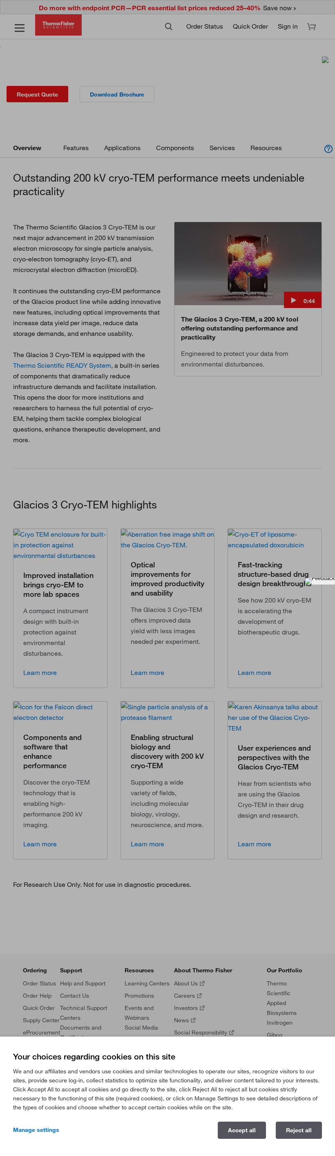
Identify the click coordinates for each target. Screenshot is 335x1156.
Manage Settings (36, 1130)
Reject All (299, 1130)
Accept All (242, 1130)
